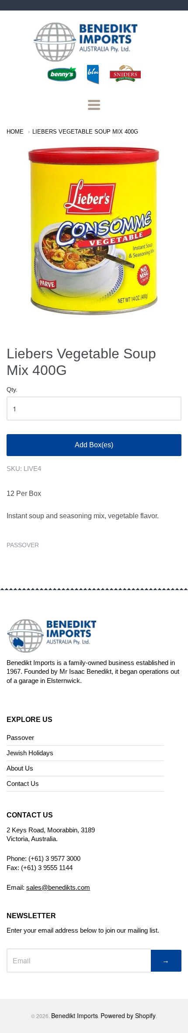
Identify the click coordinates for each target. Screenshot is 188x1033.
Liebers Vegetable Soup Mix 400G (85, 131)
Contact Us (23, 783)
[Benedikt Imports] (94, 57)
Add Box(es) (94, 445)
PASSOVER (23, 544)
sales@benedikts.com (58, 887)
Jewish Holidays (30, 753)
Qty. (12, 389)
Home (15, 131)
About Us (20, 768)
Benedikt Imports (74, 1015)
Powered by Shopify (128, 1015)
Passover (20, 737)
